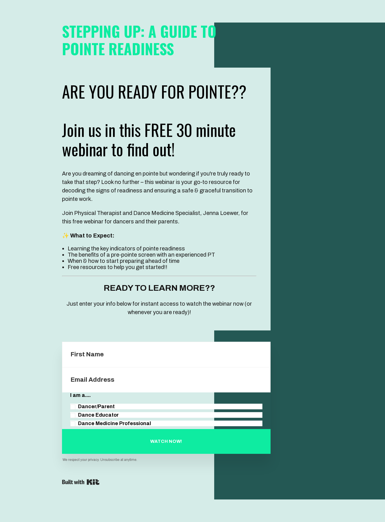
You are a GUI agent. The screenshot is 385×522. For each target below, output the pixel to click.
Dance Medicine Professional (114, 423)
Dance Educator (98, 415)
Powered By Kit (80, 482)
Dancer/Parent (96, 406)
